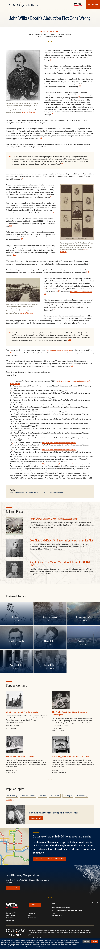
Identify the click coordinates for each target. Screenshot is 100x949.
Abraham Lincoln (32, 492)
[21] (11, 352)
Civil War (42, 796)
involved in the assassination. (81, 292)
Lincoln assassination (55, 492)
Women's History (16, 665)
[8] (50, 196)
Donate (35, 905)
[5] (41, 138)
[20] (69, 340)
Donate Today (13, 888)
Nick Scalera (13, 772)
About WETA (10, 915)
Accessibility (32, 918)
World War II (54, 796)
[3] (79, 97)
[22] (72, 366)
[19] (54, 309)
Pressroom (9, 918)
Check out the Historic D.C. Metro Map (49, 859)
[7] (22, 178)
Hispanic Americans (50, 617)
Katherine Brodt (14, 728)
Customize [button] (86, 942)
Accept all (94, 942)
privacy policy (40, 946)
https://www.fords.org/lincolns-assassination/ (59, 443)
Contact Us (10, 920)
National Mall (83, 641)
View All (9, 800)
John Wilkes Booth (17, 492)
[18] (45, 294)
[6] (62, 163)
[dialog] (50, 943)
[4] (52, 114)
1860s (42, 492)
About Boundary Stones (37, 938)
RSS (29, 915)
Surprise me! (36, 818)
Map (53, 913)
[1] (50, 59)
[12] (14, 255)
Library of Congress (28, 112)
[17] (59, 291)
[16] (45, 288)
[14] (87, 272)
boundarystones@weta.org (61, 908)
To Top (95, 902)
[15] (53, 285)
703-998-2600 (57, 915)
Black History (50, 665)
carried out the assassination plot (59, 350)
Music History (50, 641)
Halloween (16, 617)
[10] (10, 225)
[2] (80, 86)
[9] (54, 212)
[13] (89, 263)
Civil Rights (68, 796)
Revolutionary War (83, 617)
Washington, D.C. (51, 31)
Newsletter (32, 913)
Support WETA (11, 913)
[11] (22, 239)
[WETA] (78, 4)
